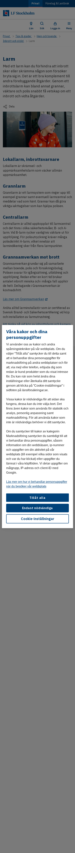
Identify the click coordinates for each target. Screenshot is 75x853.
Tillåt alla (37, 498)
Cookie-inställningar (37, 518)
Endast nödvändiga (37, 508)
